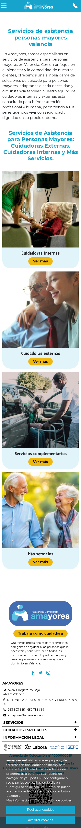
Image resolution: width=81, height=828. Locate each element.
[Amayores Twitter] (40, 673)
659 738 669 (35, 709)
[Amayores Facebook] (33, 673)
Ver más (40, 261)
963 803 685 (16, 709)
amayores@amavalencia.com (28, 715)
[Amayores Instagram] (48, 673)
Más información (18, 800)
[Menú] (4, 6)
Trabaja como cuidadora (40, 633)
